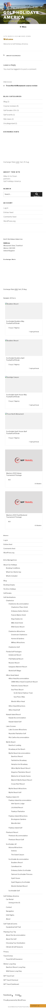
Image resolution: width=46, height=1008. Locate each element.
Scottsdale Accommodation (19, 859)
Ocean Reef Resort (18, 784)
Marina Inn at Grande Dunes (21, 776)
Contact (9, 907)
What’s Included (11, 576)
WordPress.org (9, 221)
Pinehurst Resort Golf (16, 839)
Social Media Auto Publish (15, 1006)
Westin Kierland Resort (19, 886)
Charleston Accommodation (19, 604)
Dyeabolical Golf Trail (13, 927)
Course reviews (9, 106)
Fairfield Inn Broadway (19, 760)
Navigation (10, 911)
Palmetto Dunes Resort (19, 686)
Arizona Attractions (15, 847)
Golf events (8, 115)
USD (17, 162)
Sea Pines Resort (17, 690)
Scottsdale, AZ (11, 844)
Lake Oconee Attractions (18, 729)
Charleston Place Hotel (19, 607)
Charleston (10, 600)
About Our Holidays (10, 565)
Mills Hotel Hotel (17, 623)
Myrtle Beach (11, 742)
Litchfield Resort (17, 807)
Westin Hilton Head (18, 701)
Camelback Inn (16, 866)
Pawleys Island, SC (12, 797)
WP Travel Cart (8, 976)
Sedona (14, 851)
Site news (7, 119)
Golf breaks (7, 593)
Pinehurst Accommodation (18, 836)
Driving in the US (14, 903)
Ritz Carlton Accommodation (19, 737)
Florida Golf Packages (14, 651)
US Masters (38, 483)
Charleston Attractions (17, 631)
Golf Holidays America (21, 15)
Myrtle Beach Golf (15, 792)
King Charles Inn (17, 619)
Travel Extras (8, 956)
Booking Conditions (13, 568)
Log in (5, 208)
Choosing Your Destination (15, 943)
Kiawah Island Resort (13, 714)
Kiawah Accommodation (17, 718)
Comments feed (9, 217)
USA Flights (10, 915)
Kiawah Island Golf (15, 722)
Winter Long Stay (9, 964)
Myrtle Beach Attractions (18, 788)
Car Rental (9, 899)
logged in (17, 69)
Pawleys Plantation (18, 811)
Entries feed (8, 212)
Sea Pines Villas (19, 697)
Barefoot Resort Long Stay (15, 967)
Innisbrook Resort (15, 655)
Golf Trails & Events (10, 924)
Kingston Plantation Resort (21, 772)
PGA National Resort (16, 659)
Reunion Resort (14, 663)
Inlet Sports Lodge (17, 803)
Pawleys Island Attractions (18, 816)
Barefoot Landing (15, 745)
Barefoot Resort (17, 756)
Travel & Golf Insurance (14, 959)
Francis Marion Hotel (18, 615)
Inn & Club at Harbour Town (23, 693)
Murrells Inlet (15, 823)
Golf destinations (9, 597)
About (8, 919)
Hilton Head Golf (14, 710)
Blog (5, 102)
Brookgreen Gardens (18, 819)
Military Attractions (18, 642)
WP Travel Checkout (10, 980)
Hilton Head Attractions (17, 706)
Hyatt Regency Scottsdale (20, 882)
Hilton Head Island (12, 675)
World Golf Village (15, 671)
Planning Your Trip (9, 932)
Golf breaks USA (9, 110)
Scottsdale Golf (14, 891)
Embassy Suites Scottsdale (21, 870)
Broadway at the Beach (17, 749)
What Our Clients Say (13, 572)
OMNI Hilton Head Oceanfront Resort (24, 682)
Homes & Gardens (17, 638)
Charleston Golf (14, 647)
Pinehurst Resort (12, 832)
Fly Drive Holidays (9, 589)
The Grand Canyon (17, 855)
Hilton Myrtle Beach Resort (20, 768)
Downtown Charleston (19, 635)
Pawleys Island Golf (15, 828)
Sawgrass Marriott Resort (18, 667)
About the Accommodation (15, 935)
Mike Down (26, 36)
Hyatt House (15, 878)
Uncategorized (13, 55)
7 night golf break (34, 331)
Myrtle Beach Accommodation (19, 753)
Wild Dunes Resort (17, 627)
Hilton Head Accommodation (19, 678)
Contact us (35, 1006)
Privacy (6, 952)
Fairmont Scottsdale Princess (21, 874)
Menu (24, 27)
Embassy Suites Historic (19, 611)
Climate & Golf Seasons (14, 947)
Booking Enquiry (9, 585)
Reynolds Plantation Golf (17, 733)
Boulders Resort (17, 862)
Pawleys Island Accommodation (20, 800)
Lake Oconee (11, 726)
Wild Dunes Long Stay (14, 971)
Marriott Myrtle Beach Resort (21, 780)
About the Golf (11, 939)
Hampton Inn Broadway (19, 764)
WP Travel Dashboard (11, 984)
